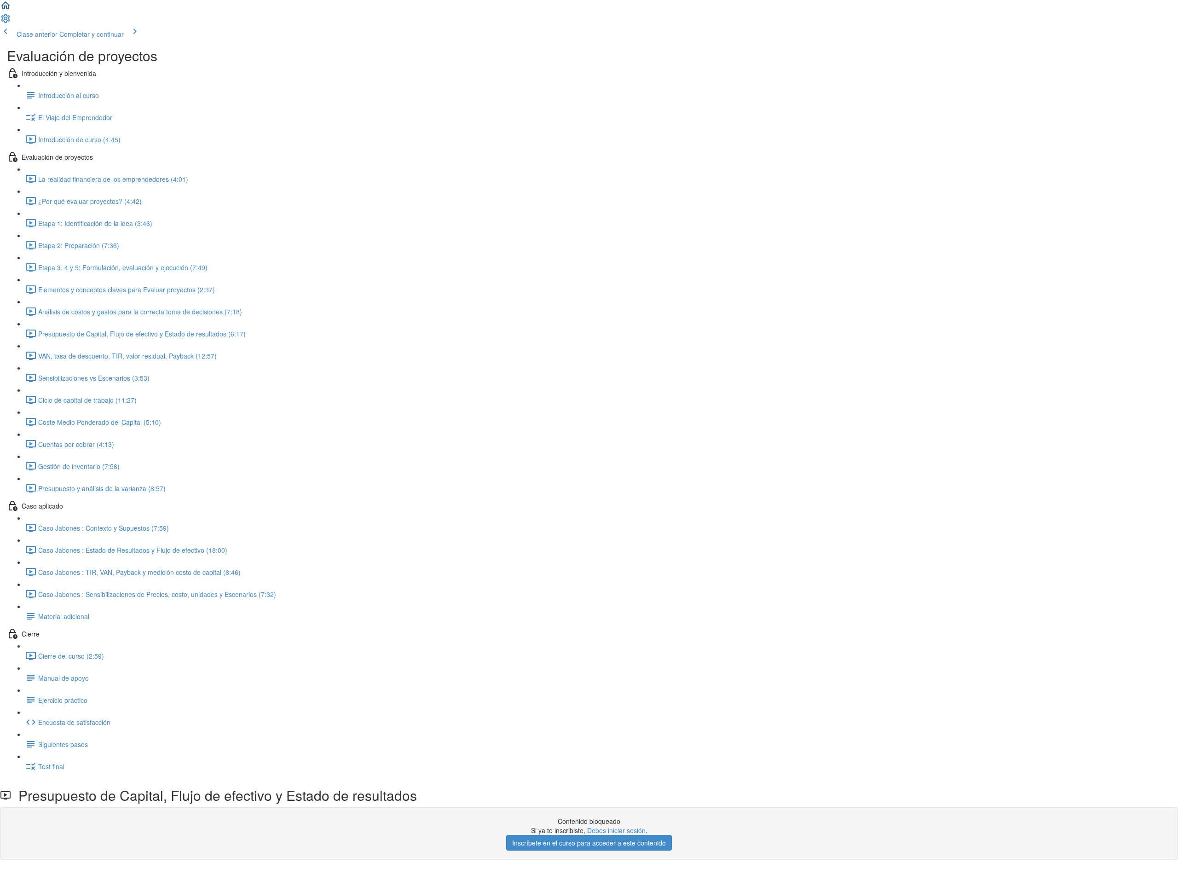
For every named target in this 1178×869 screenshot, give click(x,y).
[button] (5, 8)
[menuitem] (5, 21)
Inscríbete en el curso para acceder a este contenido (589, 842)
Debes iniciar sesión (616, 830)
